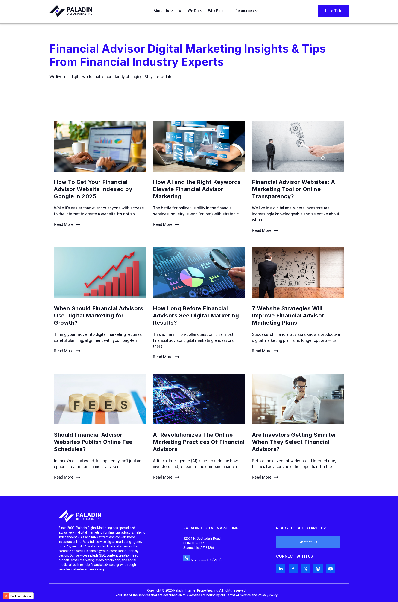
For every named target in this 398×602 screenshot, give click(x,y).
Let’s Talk (333, 11)
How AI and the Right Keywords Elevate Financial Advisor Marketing (197, 189)
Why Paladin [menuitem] (218, 11)
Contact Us (307, 542)
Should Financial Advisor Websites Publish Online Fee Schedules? (93, 441)
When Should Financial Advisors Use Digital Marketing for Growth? (98, 315)
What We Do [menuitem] (188, 11)
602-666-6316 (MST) (206, 560)
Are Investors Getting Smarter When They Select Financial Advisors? (294, 441)
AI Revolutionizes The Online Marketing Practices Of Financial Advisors (198, 441)
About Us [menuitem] (161, 11)
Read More (63, 224)
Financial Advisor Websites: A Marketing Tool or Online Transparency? (293, 189)
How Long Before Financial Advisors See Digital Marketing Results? (196, 315)
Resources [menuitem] (244, 11)
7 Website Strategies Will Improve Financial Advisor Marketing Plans (288, 315)
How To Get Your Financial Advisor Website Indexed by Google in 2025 (93, 189)
